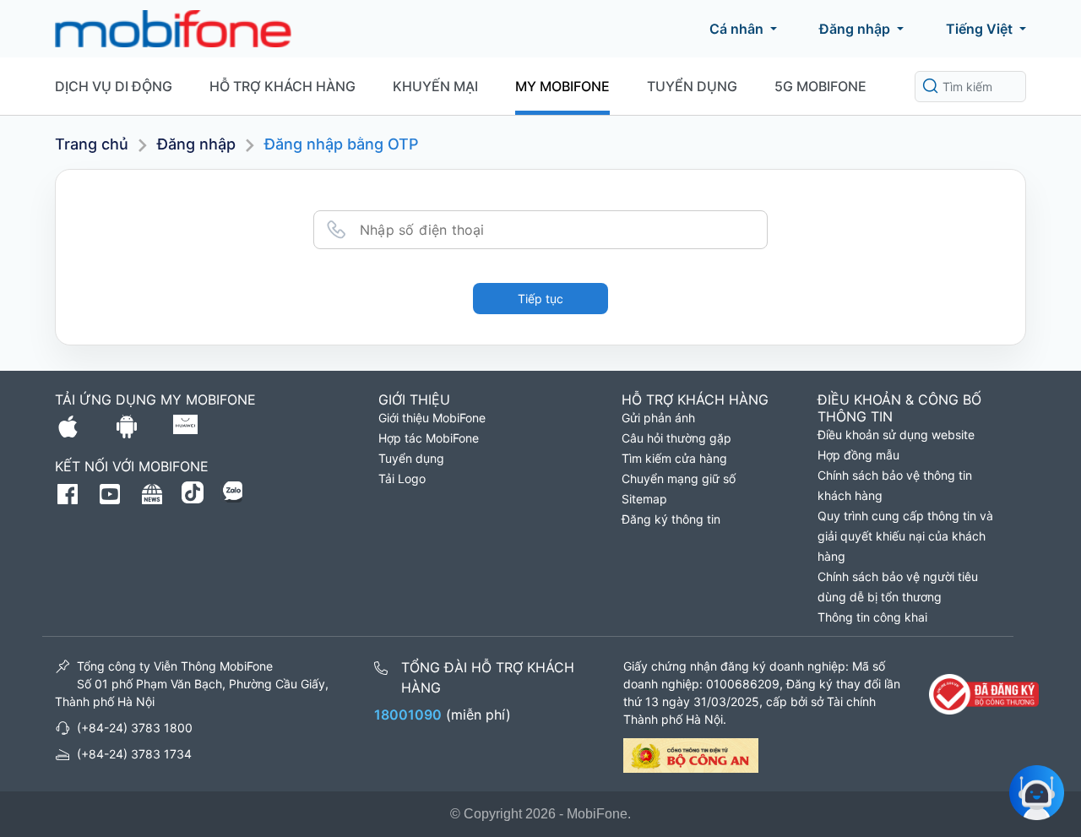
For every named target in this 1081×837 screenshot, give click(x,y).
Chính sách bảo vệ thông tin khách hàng (895, 485)
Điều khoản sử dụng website (896, 434)
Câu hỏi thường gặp (676, 438)
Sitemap (644, 499)
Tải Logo (402, 478)
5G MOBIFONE (820, 86)
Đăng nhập (854, 28)
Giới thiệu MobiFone (432, 417)
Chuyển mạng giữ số (679, 478)
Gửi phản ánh (658, 417)
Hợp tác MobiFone (428, 438)
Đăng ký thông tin (671, 519)
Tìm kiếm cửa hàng (674, 458)
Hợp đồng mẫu (858, 455)
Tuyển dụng (692, 86)
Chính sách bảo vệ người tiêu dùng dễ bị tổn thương (898, 586)
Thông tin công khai (872, 617)
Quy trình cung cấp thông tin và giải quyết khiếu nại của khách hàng (905, 535)
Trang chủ (91, 144)
